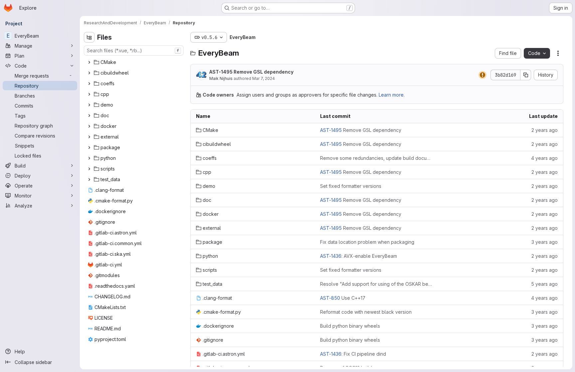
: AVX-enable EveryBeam (358, 256)
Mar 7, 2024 (263, 78)
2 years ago (544, 130)
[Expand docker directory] (89, 126)
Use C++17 (342, 298)
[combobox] (134, 50)
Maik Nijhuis (221, 78)
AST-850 (330, 298)
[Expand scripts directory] (89, 169)
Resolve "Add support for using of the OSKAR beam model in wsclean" (377, 284)
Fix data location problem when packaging (367, 242)
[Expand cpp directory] (89, 94)
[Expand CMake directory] (89, 62)
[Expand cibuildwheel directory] (89, 73)
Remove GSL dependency (251, 72)
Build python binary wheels (350, 326)
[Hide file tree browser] (89, 37)
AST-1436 (330, 256)
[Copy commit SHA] (525, 75)
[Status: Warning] (482, 75)
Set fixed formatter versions (350, 186)
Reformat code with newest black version (366, 312)
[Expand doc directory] (89, 116)
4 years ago (544, 158)
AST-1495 (221, 72)
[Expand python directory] (89, 158)
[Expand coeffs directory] (89, 84)
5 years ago (544, 284)
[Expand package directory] (89, 148)
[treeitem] (134, 62)
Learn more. (392, 95)
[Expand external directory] (89, 137)
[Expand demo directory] (89, 105)
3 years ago (544, 242)
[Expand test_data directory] (89, 180)
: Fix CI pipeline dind (353, 354)
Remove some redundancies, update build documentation (377, 158)
